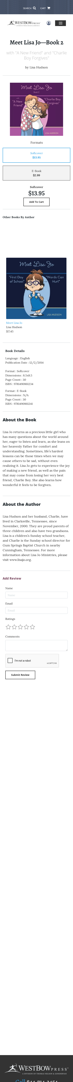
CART (43, 8)
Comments (12, 636)
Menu (60, 23)
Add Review (12, 578)
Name (9, 588)
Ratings (10, 619)
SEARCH (27, 8)
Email (9, 603)
